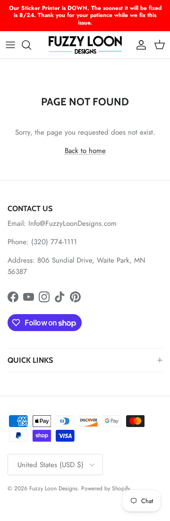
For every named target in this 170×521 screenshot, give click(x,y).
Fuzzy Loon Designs (53, 488)
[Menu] (10, 44)
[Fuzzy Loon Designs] (85, 45)
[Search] (31, 44)
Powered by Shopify (105, 488)
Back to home (85, 150)
